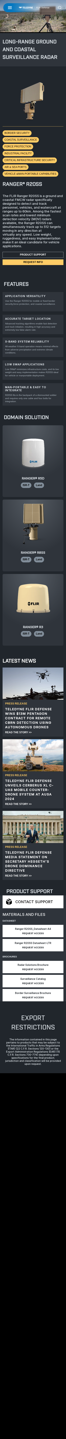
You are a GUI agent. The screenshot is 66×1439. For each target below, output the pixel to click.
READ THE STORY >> (18, 732)
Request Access (33, 933)
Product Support (33, 254)
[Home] (34, 7)
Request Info (33, 262)
